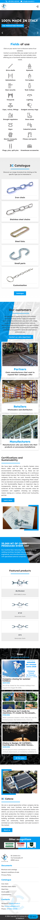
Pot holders (29, 80)
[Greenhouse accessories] (29, 146)
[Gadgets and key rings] (29, 105)
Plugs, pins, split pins (10, 150)
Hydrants (29, 70)
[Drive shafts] (10, 66)
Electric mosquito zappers (10, 139)
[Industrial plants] (29, 125)
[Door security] (10, 85)
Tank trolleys (29, 90)
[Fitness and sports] (29, 135)
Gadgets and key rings (29, 109)
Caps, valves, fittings (10, 109)
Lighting (29, 100)
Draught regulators (10, 119)
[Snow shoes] (29, 115)
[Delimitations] (10, 76)
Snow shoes (29, 119)
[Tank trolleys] (29, 85)
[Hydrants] (29, 66)
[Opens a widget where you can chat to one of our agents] (33, 916)
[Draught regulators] (10, 115)
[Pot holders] (29, 76)
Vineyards (10, 100)
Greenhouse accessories (30, 150)
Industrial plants (29, 129)
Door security (10, 90)
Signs (10, 129)
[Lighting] (29, 95)
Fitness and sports (29, 139)
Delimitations (10, 80)
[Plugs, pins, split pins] (10, 146)
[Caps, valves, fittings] (10, 105)
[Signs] (10, 125)
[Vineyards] (10, 95)
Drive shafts (10, 70)
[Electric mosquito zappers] (10, 135)
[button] (38, 33)
